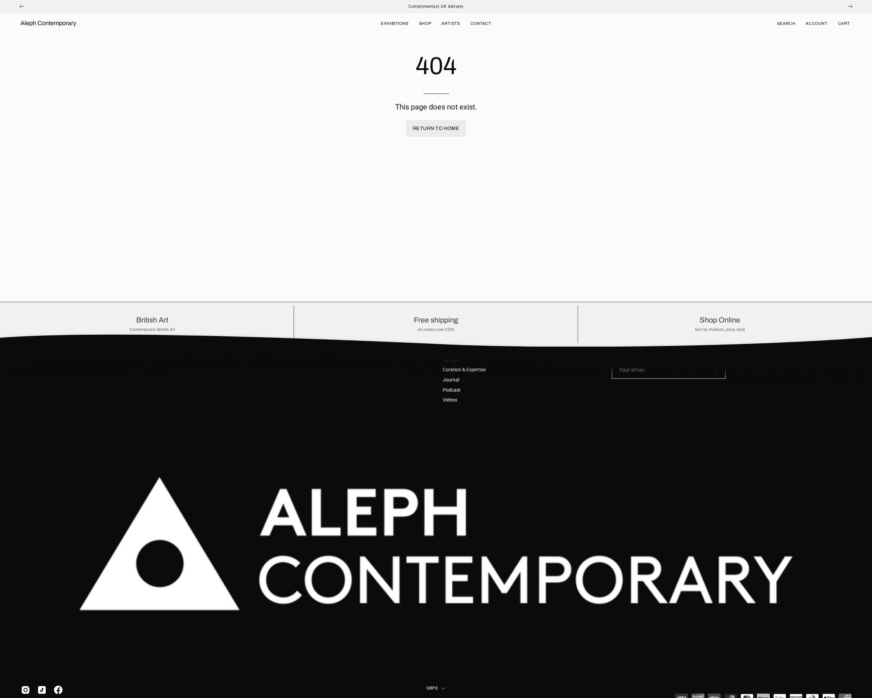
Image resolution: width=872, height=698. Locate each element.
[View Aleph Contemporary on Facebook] (57, 690)
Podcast (452, 390)
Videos (450, 400)
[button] (786, 23)
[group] (436, 6)
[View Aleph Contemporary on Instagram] (24, 690)
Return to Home (436, 128)
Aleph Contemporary (48, 23)
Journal (451, 380)
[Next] (850, 6)
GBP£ (432, 688)
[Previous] (22, 6)
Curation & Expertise (464, 370)
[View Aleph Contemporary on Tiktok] (40, 690)
